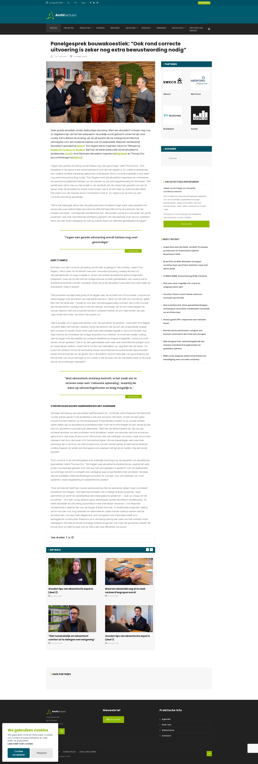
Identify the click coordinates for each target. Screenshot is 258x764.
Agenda (166, 719)
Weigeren (42, 753)
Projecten (69, 28)
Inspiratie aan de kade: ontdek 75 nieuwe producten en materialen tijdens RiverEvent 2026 (185, 251)
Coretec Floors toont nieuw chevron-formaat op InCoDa (183, 296)
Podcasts (146, 28)
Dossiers (100, 28)
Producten (85, 28)
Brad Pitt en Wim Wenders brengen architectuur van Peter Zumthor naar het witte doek (185, 265)
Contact (166, 735)
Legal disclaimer (87, 752)
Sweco (80, 146)
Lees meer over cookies (20, 743)
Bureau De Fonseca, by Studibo (67, 149)
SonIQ (68, 153)
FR (75, 3)
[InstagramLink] (98, 3)
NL (68, 3)
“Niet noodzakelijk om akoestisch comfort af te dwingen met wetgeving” (71, 637)
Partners (114, 28)
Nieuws (53, 28)
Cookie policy (69, 752)
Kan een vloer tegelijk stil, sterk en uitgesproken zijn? (181, 285)
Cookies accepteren (19, 753)
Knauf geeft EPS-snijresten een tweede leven (184, 321)
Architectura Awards (196, 29)
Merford (77, 157)
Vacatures (130, 28)
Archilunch (177, 28)
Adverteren (204, 3)
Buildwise (121, 153)
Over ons (166, 724)
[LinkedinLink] (94, 3)
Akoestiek (173, 158)
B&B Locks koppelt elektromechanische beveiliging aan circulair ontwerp (184, 357)
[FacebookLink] (91, 3)
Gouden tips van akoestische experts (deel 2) (70, 590)
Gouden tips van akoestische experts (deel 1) (127, 637)
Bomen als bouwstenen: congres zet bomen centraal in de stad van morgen (184, 332)
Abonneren (186, 224)
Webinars (161, 28)
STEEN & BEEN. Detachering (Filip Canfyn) (185, 276)
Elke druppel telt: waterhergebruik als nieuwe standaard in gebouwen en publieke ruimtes (183, 345)
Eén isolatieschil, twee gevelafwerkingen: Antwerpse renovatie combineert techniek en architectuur (186, 309)
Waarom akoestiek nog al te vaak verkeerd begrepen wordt (125, 590)
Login (83, 3)
